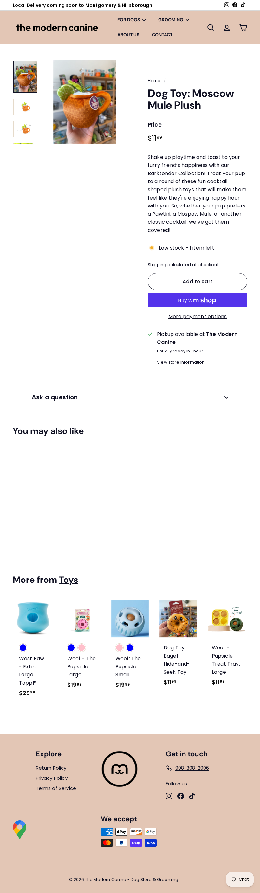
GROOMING (171, 20)
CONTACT (162, 34)
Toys (68, 580)
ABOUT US (128, 34)
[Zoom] (85, 102)
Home (154, 81)
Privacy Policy (52, 778)
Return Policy (51, 768)
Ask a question (55, 397)
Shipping (157, 265)
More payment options (197, 316)
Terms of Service (56, 788)
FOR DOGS (129, 20)
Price (155, 124)
